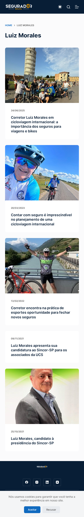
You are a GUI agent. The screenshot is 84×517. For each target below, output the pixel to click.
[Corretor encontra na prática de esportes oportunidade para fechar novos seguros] (42, 265)
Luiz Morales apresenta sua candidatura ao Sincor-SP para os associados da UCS (39, 350)
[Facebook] (26, 482)
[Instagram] (37, 482)
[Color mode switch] (60, 7)
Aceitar (32, 509)
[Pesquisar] (68, 7)
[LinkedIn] (47, 482)
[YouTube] (57, 482)
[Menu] (77, 7)
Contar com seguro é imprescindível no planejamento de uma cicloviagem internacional (41, 219)
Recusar (51, 509)
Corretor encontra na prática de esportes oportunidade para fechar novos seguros (40, 312)
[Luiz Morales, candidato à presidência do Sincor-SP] (42, 396)
